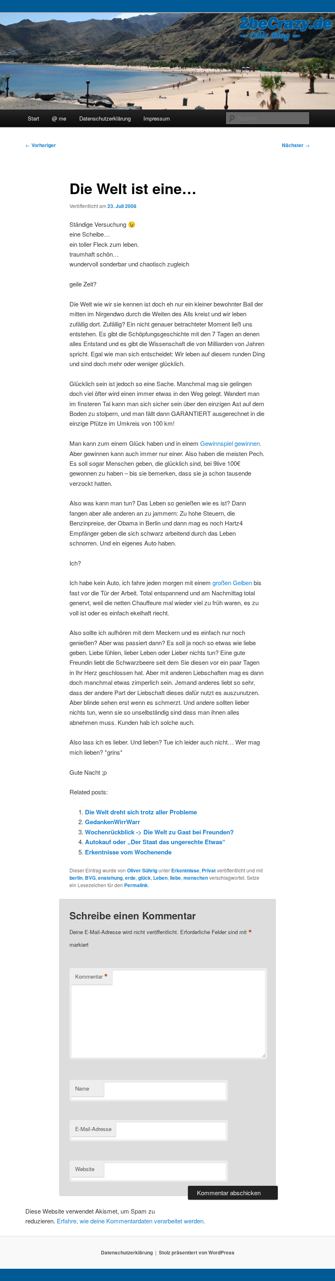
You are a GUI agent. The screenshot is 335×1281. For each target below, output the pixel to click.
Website (84, 1169)
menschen (195, 877)
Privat (209, 870)
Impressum (156, 118)
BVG (90, 877)
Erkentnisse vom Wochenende (128, 851)
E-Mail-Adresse (93, 1129)
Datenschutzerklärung (105, 118)
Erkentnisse (185, 870)
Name (82, 1088)
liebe (175, 877)
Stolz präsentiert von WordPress (196, 1252)
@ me (59, 118)
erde (130, 877)
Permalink (136, 885)
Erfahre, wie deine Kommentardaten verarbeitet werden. (131, 1220)
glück (144, 877)
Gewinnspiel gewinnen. (230, 443)
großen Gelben (232, 582)
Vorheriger (40, 145)
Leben (160, 877)
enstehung (110, 877)
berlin (76, 877)
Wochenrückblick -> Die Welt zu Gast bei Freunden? (159, 831)
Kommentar (91, 976)
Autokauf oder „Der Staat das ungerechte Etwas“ (155, 841)
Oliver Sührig (142, 870)
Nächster (296, 145)
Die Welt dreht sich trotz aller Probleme (141, 811)
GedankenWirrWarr (112, 821)
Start (33, 118)
